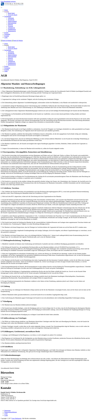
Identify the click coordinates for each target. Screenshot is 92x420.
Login (6, 415)
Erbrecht (10, 24)
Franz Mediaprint (16, 418)
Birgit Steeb (11, 13)
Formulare (7, 34)
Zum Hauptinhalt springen (8, 1)
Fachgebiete (7, 16)
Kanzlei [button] (6, 45)
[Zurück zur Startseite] (12, 5)
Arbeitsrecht (11, 28)
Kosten (6, 32)
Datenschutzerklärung (10, 412)
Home (6, 10)
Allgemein (11, 18)
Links (6, 37)
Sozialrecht (11, 19)
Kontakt (6, 36)
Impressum (7, 410)
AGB (5, 414)
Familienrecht (12, 29)
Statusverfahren (12, 21)
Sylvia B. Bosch (12, 15)
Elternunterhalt (12, 23)
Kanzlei (6, 11)
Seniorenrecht (12, 31)
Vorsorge (10, 26)
